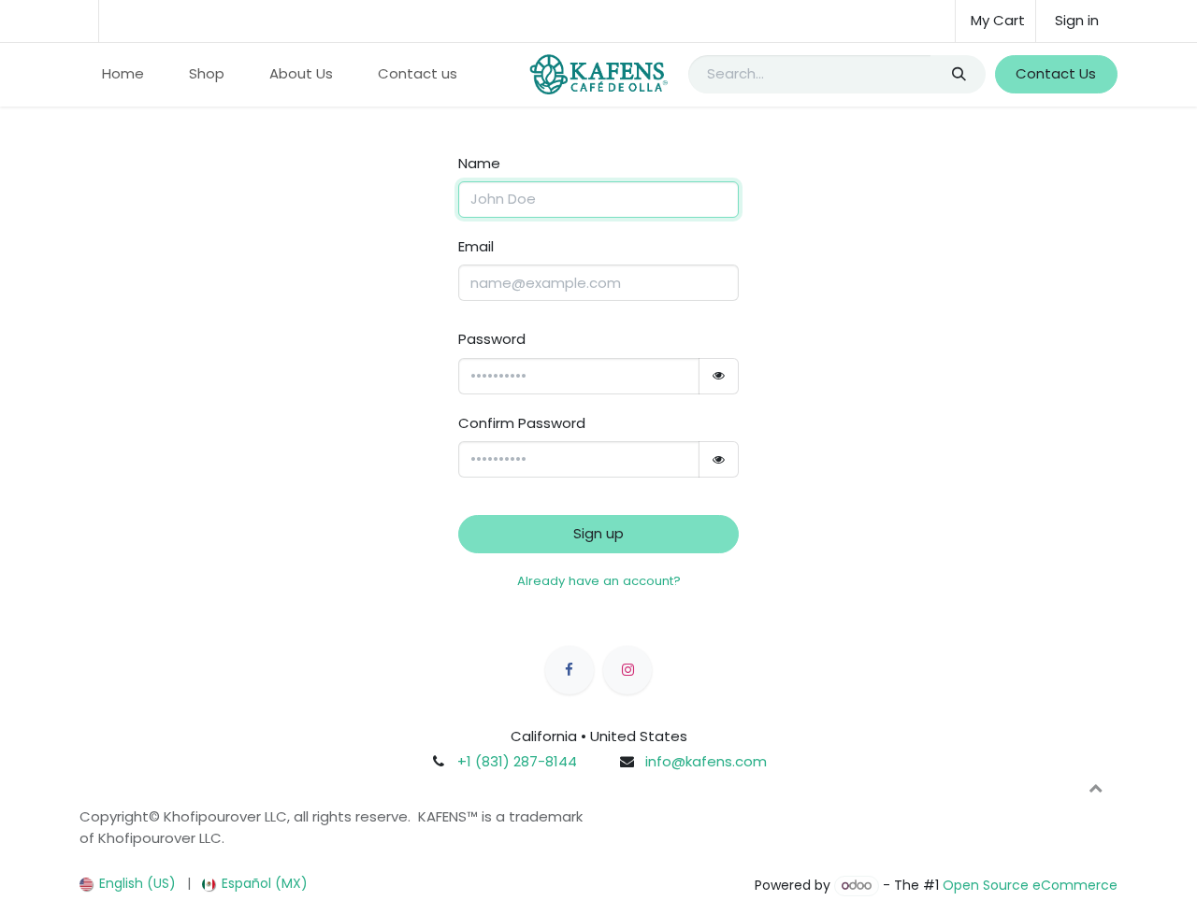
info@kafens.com (706, 761)
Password (492, 339)
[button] (1095, 787)
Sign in (1077, 20)
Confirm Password (521, 423)
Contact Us (1056, 73)
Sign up (598, 533)
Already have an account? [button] (599, 581)
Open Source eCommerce (1030, 885)
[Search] (958, 74)
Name (479, 163)
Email (476, 246)
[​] (569, 670)
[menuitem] (122, 74)
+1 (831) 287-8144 (517, 761)
